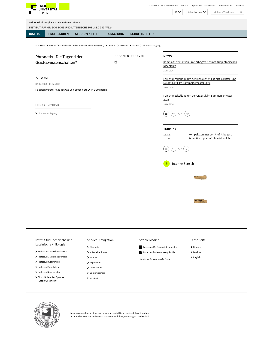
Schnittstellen (142, 34)
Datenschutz (210, 5)
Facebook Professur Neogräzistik (159, 252)
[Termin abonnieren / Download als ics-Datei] (133, 62)
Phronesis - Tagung (48, 113)
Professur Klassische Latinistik (52, 256)
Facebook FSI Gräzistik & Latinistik (160, 246)
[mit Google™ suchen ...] (241, 12)
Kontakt (184, 5)
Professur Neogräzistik (49, 271)
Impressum (196, 5)
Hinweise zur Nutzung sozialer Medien (155, 258)
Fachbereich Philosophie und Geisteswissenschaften (54, 22)
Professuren (58, 34)
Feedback (198, 252)
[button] (178, 12)
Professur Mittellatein (48, 266)
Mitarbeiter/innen (169, 5)
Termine (124, 45)
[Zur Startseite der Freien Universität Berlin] (52, 9)
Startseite (154, 5)
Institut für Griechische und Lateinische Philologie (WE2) (70, 27)
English (196, 257)
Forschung (115, 34)
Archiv (135, 45)
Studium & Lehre (87, 34)
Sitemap (240, 5)
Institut (35, 34)
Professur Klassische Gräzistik (52, 251)
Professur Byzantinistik (49, 261)
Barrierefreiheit (225, 5)
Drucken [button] (197, 246)
